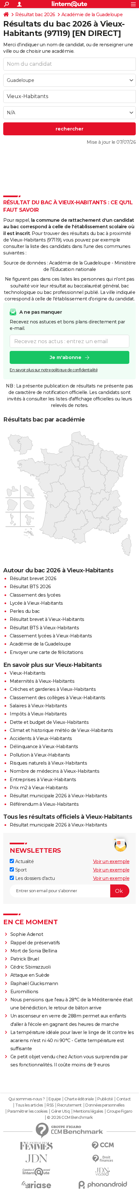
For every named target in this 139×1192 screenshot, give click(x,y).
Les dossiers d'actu (34, 878)
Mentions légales (88, 1111)
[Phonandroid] (103, 1185)
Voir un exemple (111, 861)
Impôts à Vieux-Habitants (38, 714)
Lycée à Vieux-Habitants (36, 603)
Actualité (24, 861)
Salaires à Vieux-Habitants (38, 706)
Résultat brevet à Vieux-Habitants (47, 619)
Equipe (54, 1099)
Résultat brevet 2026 (33, 578)
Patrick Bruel (24, 959)
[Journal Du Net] (36, 1158)
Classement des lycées (35, 595)
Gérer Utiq (60, 1111)
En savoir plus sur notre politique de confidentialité (54, 369)
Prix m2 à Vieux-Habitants (39, 788)
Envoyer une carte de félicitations (46, 652)
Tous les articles (29, 1105)
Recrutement (69, 1105)
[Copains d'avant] (36, 1172)
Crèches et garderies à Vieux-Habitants (53, 689)
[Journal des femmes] (36, 1146)
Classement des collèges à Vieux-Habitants (57, 698)
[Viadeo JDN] (103, 1172)
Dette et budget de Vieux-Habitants (49, 722)
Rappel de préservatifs (35, 943)
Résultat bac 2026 (35, 14)
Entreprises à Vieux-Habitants (43, 779)
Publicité (105, 1099)
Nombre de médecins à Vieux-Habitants (54, 771)
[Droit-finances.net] (103, 1159)
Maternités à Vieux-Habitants (42, 681)
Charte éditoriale (79, 1099)
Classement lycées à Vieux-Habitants (51, 636)
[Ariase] (36, 1184)
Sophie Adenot (26, 934)
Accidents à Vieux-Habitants (41, 738)
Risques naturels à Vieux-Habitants (48, 763)
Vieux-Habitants (28, 673)
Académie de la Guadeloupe (92, 14)
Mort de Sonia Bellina (33, 951)
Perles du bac (25, 611)
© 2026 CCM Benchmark (70, 1117)
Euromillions (24, 992)
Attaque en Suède (29, 975)
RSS (50, 1105)
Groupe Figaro (119, 1111)
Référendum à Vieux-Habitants (44, 804)
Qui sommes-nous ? (26, 1099)
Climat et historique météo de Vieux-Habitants (61, 730)
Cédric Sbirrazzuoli (30, 967)
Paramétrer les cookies (27, 1111)
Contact (123, 1099)
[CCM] (103, 1145)
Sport (20, 870)
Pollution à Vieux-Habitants (40, 755)
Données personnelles (104, 1105)
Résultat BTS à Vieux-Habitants (44, 628)
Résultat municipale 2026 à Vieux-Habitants (58, 796)
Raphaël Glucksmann (34, 983)
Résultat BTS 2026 (30, 587)
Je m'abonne (65, 357)
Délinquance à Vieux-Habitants (44, 746)
